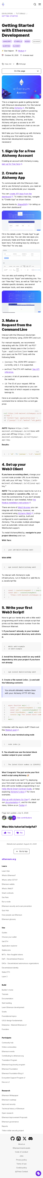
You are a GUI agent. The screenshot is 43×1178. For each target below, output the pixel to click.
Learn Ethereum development (13, 1007)
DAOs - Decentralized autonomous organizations (20, 963)
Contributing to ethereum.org (13, 1056)
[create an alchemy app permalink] (1, 175)
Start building (7, 1003)
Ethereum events (8, 1051)
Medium (22, 51)
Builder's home (7, 990)
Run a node (6, 902)
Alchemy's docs (18, 792)
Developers (7, 14)
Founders (5, 1029)
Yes (9, 833)
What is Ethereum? (9, 875)
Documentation (7, 999)
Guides (4, 933)
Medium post (12, 730)
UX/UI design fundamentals (12, 1020)
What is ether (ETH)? (10, 880)
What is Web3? (7, 888)
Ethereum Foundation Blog (13, 1073)
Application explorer (9, 946)
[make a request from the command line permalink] (1, 325)
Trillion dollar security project (13, 1130)
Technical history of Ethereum (13, 1109)
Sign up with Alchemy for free (16, 799)
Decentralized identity (10, 968)
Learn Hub (6, 871)
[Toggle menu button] (39, 4)
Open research (7, 1113)
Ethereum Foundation (10, 1069)
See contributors (24, 818)
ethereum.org (9, 859)
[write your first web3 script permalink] (1, 610)
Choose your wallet (9, 937)
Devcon (6, 1082)
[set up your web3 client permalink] (1, 466)
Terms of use (21, 1164)
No (21, 833)
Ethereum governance (10, 1122)
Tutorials (20, 14)
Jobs (21, 1156)
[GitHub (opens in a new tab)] (13, 1139)
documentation (12, 802)
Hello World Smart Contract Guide (17, 789)
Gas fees (5, 897)
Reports (5, 1126)
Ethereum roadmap (9, 1100)
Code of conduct (21, 1152)
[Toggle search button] (34, 4)
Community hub (7, 1043)
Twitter (23, 805)
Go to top (23, 851)
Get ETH (5, 941)
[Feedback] (38, 1173)
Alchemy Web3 (25, 513)
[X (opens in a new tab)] (24, 1139)
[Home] (3, 4)
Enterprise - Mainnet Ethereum (14, 1025)
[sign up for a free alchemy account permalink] (1, 153)
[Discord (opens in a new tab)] (30, 1139)
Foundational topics (9, 1016)
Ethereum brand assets (21, 1148)
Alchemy (19, 108)
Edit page (21, 64)
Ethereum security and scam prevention (17, 906)
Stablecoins (6, 950)
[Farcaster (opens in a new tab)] (19, 1139)
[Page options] (13, 64)
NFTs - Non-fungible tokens (12, 955)
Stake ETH (6, 972)
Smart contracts (8, 893)
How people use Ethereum (12, 915)
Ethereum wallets (8, 884)
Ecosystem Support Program (13, 1078)
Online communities (9, 1047)
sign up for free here (12, 164)
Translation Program (9, 1060)
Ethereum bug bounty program (13, 1065)
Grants (4, 1012)
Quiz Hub (5, 910)
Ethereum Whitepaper (10, 1095)
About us (21, 1144)
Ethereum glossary (9, 919)
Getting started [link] (10, 16)
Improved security (8, 1104)
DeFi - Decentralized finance (13, 959)
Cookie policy (21, 1168)
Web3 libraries (24, 507)
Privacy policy (21, 1160)
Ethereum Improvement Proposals (14, 1117)
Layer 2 (4, 976)
